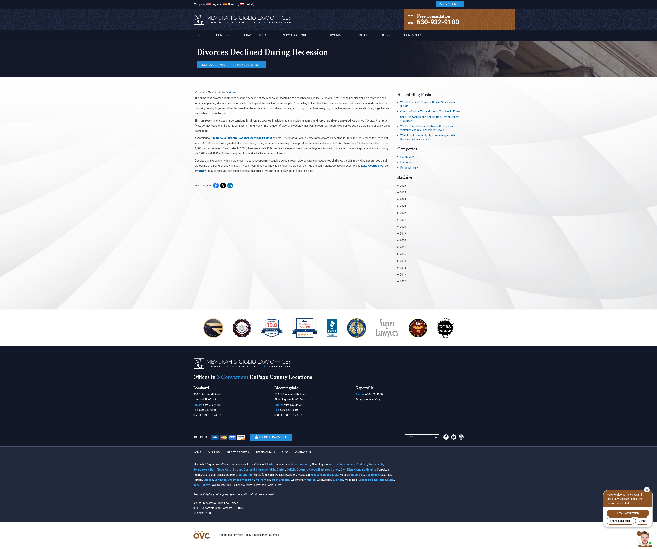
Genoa (335, 469)
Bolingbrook (201, 469)
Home (197, 35)
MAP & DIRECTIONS (205, 415)
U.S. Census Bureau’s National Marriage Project (241, 138)
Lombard (304, 464)
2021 (401, 220)
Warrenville (262, 479)
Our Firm (223, 35)
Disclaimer (260, 535)
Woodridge (366, 479)
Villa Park (248, 479)
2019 (401, 233)
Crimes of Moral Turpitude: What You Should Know (430, 111)
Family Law (230, 92)
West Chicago (280, 479)
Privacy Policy (242, 535)
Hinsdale (316, 474)
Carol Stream (233, 469)
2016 (401, 254)
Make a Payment (273, 437)
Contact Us (413, 35)
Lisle (335, 474)
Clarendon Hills (265, 469)
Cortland (249, 469)
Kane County (201, 485)
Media (363, 35)
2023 (401, 206)
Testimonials (334, 35)
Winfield (338, 479)
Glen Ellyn (346, 469)
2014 (401, 267)
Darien (281, 469)
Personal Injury (409, 167)
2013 (401, 274)
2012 (401, 281)
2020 (401, 226)
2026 (401, 185)
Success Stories (296, 35)
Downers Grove (307, 469)
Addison (362, 464)
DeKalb (290, 469)
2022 (401, 213)
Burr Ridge (217, 469)
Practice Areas (256, 35)
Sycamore (234, 479)
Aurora (333, 464)
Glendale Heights (365, 469)
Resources (225, 535)
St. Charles (245, 474)
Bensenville (375, 464)
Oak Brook (372, 474)
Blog (386, 35)
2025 (401, 192)
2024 (401, 199)
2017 (401, 247)
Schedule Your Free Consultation (231, 64)
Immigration (407, 162)
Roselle (208, 479)
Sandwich (220, 479)
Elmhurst (324, 469)
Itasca (327, 474)
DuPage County (384, 479)
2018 (401, 240)
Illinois (269, 464)
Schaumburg (347, 464)
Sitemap (274, 535)
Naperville (357, 474)
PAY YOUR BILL (449, 4)
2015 (401, 261)
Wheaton (310, 479)
